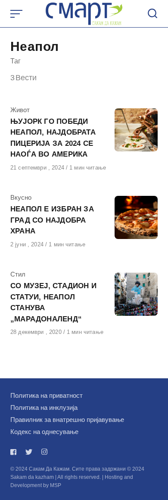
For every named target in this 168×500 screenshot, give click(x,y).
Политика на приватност (46, 395)
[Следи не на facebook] (15, 452)
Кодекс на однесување (44, 431)
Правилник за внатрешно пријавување (67, 419)
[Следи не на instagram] (44, 452)
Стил (17, 274)
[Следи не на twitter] (29, 452)
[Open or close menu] (17, 13)
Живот (20, 109)
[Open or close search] (152, 14)
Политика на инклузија (44, 407)
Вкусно (20, 197)
